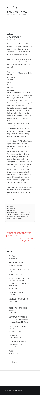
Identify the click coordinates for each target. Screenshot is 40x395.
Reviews (22, 212)
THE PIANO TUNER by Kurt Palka (16, 293)
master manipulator (14, 214)
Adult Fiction (16, 212)
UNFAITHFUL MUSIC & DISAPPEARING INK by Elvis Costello (17, 344)
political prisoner (11, 216)
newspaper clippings (24, 214)
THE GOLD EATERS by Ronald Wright (16, 336)
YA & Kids (27, 212)
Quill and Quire (19, 216)
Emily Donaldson (17, 9)
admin (14, 210)
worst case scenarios (17, 218)
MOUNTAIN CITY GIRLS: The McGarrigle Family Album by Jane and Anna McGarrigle (19, 319)
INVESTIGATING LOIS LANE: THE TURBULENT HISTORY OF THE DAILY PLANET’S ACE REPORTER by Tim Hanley (20, 283)
